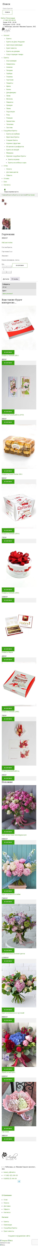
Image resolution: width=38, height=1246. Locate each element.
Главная (4, 195)
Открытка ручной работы (10, 771)
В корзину (20, 265)
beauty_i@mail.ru (9, 1172)
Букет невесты (9, 1231)
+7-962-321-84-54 (9, 20)
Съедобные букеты (10, 1228)
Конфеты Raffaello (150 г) (10, 533)
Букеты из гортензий (20, 195)
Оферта (6, 1209)
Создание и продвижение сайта (19, 1236)
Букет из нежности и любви (11, 894)
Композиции (8, 1225)
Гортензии (5, 1131)
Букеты (10, 195)
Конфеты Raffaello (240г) (10, 711)
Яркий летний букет (8, 1072)
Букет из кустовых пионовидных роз (14, 835)
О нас (6, 1199)
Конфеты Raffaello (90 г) (10, 355)
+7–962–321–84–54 (11, 1175)
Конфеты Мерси (7, 652)
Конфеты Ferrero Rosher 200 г (12, 474)
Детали (6, 279)
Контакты (7, 1212)
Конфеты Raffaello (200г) (10, 593)
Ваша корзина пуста (11, 191)
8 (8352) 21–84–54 (10, 1178)
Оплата (6, 1203)
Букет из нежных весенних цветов (13, 953)
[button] (8, 352)
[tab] (6, 279)
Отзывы (14, 279)
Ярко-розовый (7, 293)
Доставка (7, 1206)
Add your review (7, 242)
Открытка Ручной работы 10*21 (13, 415)
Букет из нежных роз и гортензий (13, 1013)
